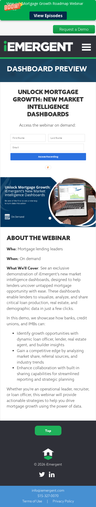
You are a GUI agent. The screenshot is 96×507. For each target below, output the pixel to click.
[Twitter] (42, 474)
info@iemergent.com (48, 490)
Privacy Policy (63, 501)
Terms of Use (32, 501)
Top (48, 430)
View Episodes (48, 15)
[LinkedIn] (52, 474)
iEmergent (54, 464)
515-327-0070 (48, 496)
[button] (48, 10)
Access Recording (48, 156)
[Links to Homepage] (36, 50)
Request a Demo (74, 29)
